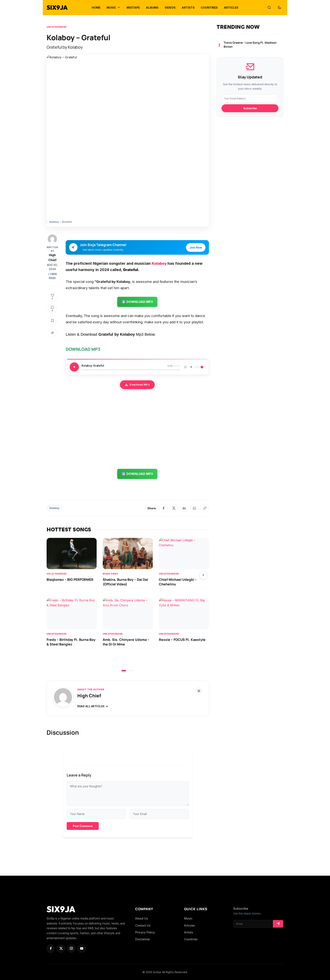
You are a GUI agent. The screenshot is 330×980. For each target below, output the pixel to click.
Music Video (110, 573)
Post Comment (83, 826)
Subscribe (250, 108)
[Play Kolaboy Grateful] (74, 367)
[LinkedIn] (184, 508)
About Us (141, 918)
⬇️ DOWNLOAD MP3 (137, 302)
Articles (189, 925)
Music (188, 918)
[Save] (52, 320)
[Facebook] (163, 508)
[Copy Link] (205, 508)
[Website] (199, 691)
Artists (188, 932)
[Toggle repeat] (185, 367)
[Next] (203, 575)
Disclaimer (142, 939)
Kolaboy (54, 508)
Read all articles (91, 706)
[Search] (269, 8)
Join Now (195, 247)
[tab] (123, 670)
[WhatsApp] (194, 508)
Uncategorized (57, 27)
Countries (190, 939)
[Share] (52, 332)
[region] (128, 604)
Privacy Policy (145, 932)
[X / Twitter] (174, 508)
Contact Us (142, 925)
